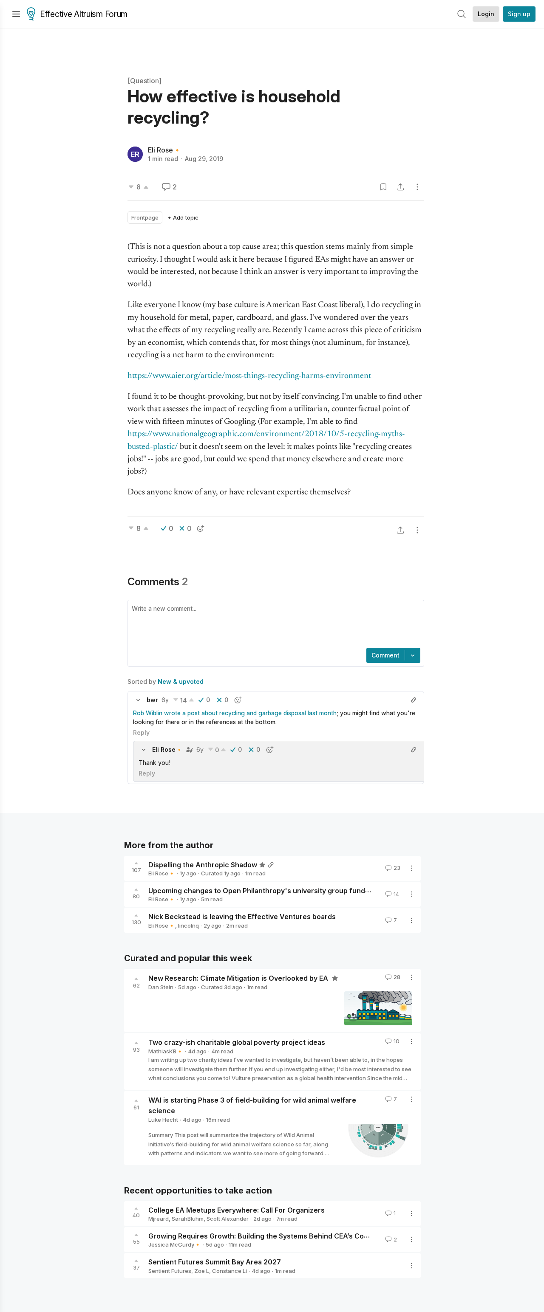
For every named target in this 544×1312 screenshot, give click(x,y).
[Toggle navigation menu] (16, 14)
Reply (141, 732)
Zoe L (201, 1270)
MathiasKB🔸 (165, 1051)
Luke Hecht (163, 1119)
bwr (152, 699)
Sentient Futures (169, 1270)
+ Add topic (182, 217)
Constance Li (229, 1270)
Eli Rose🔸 (164, 150)
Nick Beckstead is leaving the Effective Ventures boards (242, 916)
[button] (138, 700)
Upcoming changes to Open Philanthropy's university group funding (261, 890)
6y (165, 699)
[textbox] (274, 625)
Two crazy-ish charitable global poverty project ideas (236, 1042)
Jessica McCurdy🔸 (174, 1244)
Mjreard (158, 1218)
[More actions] (417, 187)
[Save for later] (383, 187)
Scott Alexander (228, 1218)
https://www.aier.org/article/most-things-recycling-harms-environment (249, 376)
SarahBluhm (188, 1218)
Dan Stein (160, 987)
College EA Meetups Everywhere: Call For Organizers (236, 1209)
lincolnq (188, 925)
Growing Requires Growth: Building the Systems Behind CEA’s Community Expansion (288, 1235)
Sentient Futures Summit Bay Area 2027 (214, 1262)
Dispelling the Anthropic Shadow (202, 864)
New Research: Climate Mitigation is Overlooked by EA (239, 978)
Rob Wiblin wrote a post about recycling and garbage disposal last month (235, 713)
